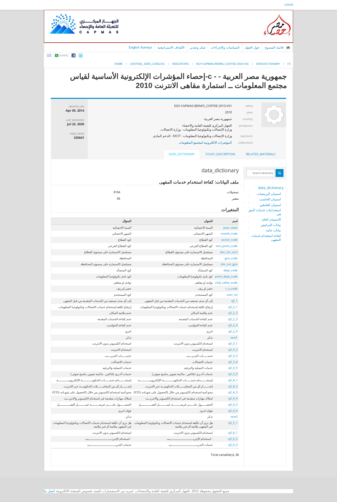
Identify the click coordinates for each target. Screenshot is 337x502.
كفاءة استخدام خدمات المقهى (266, 238)
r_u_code (231, 288)
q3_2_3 (233, 319)
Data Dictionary (268, 63)
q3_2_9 (233, 331)
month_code (229, 233)
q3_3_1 (233, 343)
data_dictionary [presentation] (182, 154)
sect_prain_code (227, 246)
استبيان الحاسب (270, 199)
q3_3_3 (233, 356)
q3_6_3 (233, 445)
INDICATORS (180, 63)
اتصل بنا (49, 491)
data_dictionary (270, 187)
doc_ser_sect (229, 252)
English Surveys (140, 47)
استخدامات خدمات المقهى (264, 212)
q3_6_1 (233, 433)
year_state (230, 227)
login (288, 4)
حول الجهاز (252, 47)
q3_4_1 (233, 380)
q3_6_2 (233, 439)
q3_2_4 (233, 325)
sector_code (229, 240)
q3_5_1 (233, 423)
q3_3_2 (233, 349)
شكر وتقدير (198, 47)
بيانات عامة (273, 230)
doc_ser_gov (229, 264)
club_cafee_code (226, 282)
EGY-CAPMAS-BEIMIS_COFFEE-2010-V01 (222, 63)
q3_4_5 (233, 404)
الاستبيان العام (271, 219)
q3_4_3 (233, 392)
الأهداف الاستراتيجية (171, 47)
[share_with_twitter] (81, 56)
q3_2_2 (233, 313)
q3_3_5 (233, 368)
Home (118, 63)
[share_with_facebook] (73, 56)
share (63, 55)
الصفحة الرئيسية (288, 48)
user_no (232, 295)
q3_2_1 (233, 307)
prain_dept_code (226, 276)
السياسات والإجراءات (225, 47)
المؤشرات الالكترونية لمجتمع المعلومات (205, 142)
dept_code (231, 270)
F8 (289, 63)
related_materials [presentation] (261, 154)
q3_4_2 (233, 386)
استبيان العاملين (270, 205)
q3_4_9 (233, 411)
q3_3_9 (233, 374)
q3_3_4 (233, 362)
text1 (234, 337)
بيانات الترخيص (271, 225)
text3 (234, 417)
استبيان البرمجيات (269, 194)
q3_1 (234, 301)
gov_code (231, 258)
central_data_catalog (147, 63)
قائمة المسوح (274, 47)
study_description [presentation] (220, 154)
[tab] (261, 154)
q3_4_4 (233, 398)
